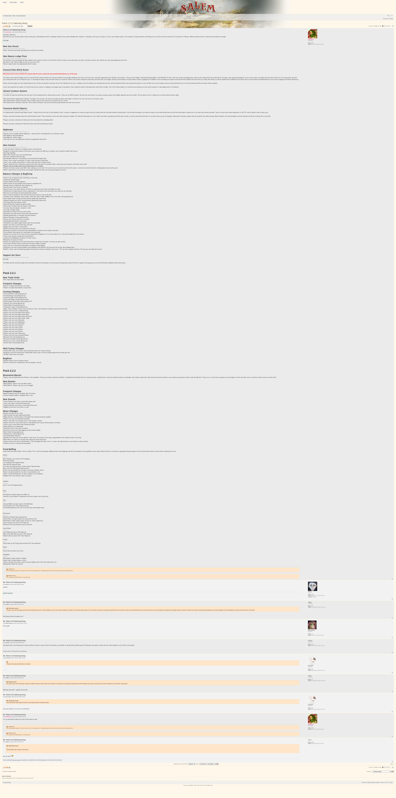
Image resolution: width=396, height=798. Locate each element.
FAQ (392, 18)
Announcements (21, 15)
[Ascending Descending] (213, 763)
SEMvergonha (9, 623)
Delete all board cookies (373, 782)
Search (386, 18)
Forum (4, 2)
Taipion (7, 741)
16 (392, 26)
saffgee (7, 604)
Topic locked (5, 25)
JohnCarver (9, 32)
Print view (388, 15)
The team (364, 782)
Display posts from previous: (181, 763)
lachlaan (8, 642)
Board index (8, 15)
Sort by (198, 763)
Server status (13, 2)
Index (13, 15)
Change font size (391, 15)
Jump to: (369, 771)
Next (391, 764)
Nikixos (7, 584)
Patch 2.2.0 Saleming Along (14, 23)
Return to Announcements (9, 771)
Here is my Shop (16, 760)
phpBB (191, 785)
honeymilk (8, 657)
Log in (21, 2)
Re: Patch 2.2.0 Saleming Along (14, 582)
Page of (378, 26)
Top (392, 579)
